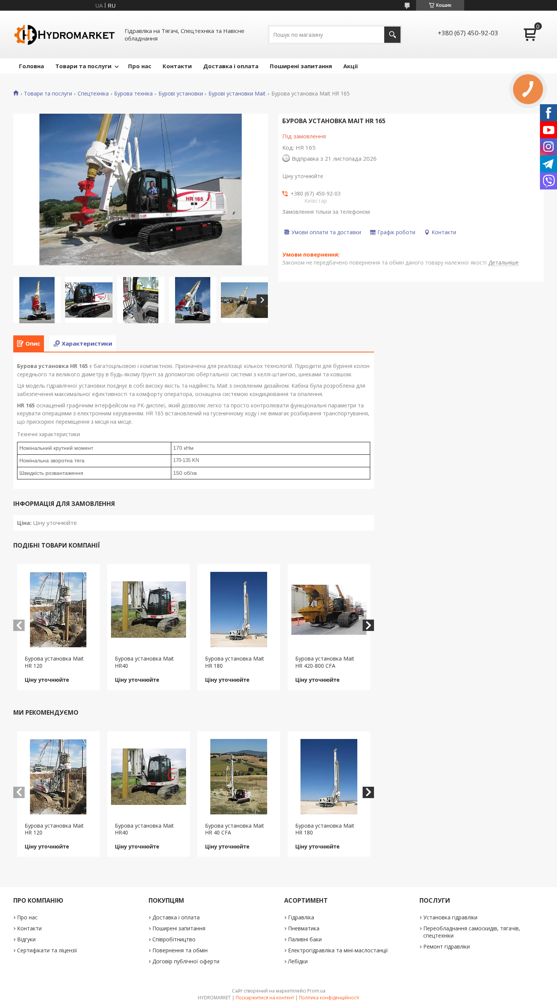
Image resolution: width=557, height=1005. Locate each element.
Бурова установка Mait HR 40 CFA (234, 829)
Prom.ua (316, 991)
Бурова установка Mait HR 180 (234, 662)
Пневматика (303, 928)
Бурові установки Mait (237, 93)
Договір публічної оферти (185, 961)
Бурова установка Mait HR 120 (54, 662)
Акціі (350, 66)
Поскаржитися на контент (265, 997)
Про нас (139, 66)
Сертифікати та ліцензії (47, 950)
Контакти (177, 66)
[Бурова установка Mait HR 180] (239, 610)
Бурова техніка (133, 93)
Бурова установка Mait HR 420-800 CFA (324, 662)
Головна (31, 66)
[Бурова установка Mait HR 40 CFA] (239, 777)
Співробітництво (174, 939)
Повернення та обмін (180, 950)
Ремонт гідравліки (446, 946)
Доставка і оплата (230, 66)
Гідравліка (301, 917)
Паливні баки (305, 939)
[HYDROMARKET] (64, 34)
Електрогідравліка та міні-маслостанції (338, 950)
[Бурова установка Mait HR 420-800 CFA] (329, 610)
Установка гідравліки (450, 917)
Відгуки (26, 939)
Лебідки (298, 961)
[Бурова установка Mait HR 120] (58, 610)
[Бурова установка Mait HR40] (148, 610)
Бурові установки (180, 93)
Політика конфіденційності (329, 997)
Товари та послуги (83, 66)
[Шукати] (392, 35)
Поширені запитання (301, 66)
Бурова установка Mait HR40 (144, 662)
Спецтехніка (93, 93)
